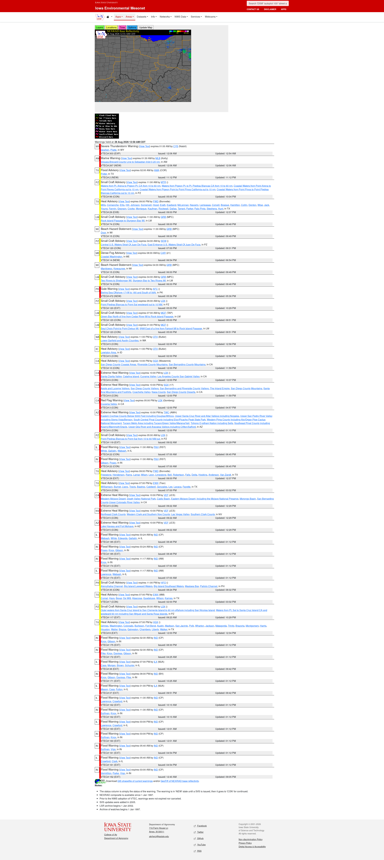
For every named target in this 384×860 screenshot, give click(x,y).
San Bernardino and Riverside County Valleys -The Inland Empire (195, 388)
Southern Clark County (203, 514)
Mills (103, 205)
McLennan (183, 205)
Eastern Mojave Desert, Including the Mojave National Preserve (204, 498)
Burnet (117, 486)
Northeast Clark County (113, 514)
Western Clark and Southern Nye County (148, 514)
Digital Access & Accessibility (252, 846)
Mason (104, 689)
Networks (165, 16)
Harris (263, 625)
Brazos (122, 629)
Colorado (128, 625)
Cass (103, 665)
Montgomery (252, 625)
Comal (104, 598)
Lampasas (205, 205)
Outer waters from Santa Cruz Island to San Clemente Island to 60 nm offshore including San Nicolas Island (158, 610)
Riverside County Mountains (152, 364)
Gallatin (112, 450)
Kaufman (152, 208)
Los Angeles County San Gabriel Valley (179, 376)
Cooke (131, 208)
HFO (163, 582)
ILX (155, 661)
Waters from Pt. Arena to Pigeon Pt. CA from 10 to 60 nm (130, 185)
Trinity (231, 625)
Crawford (117, 701)
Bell (170, 474)
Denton (252, 205)
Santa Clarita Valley (111, 376)
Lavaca (178, 486)
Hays (112, 598)
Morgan (112, 665)
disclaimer (270, 9)
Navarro (194, 205)
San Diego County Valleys (145, 388)
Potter (104, 173)
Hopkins (202, 474)
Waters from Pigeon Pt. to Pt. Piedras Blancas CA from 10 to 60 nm (197, 185)
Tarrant (181, 208)
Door (103, 232)
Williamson (107, 486)
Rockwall (163, 208)
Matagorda (221, 625)
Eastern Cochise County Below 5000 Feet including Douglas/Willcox (137, 416)
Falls (187, 474)
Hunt (220, 208)
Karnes (168, 598)
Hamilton (235, 205)
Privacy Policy (245, 842)
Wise (260, 205)
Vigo (113, 749)
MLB (157, 158)
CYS (175, 146)
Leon (151, 474)
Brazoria (240, 625)
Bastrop (141, 486)
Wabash (122, 450)
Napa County (159, 392)
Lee (170, 486)
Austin (160, 625)
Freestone (106, 474)
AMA (156, 170)
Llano (125, 486)
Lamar (136, 474)
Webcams (210, 16)
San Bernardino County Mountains (187, 364)
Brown (120, 665)
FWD (156, 201)
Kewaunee (119, 268)
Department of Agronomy (116, 838)
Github (200, 838)
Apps (118, 16)
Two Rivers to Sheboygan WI (116, 280)
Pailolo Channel (208, 586)
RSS (199, 850)
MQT (163, 313)
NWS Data (180, 16)
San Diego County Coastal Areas (118, 364)
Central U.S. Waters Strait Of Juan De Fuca (123, 244)
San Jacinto (181, 625)
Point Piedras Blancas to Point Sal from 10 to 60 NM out (130, 438)
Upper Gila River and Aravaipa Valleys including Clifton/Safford (162, 426)
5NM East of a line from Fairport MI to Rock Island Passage (171, 328)
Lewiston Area (108, 352)
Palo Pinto (200, 208)
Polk (191, 625)
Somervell (146, 205)
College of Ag (110, 834)
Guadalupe (149, 598)
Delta (194, 474)
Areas (129, 16)
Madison (169, 625)
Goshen (105, 150)
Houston (105, 629)
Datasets (141, 16)
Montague (141, 208)
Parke (116, 773)
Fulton (119, 689)
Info (153, 16)
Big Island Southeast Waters (169, 586)
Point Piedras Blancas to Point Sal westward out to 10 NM (131, 304)
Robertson (178, 474)
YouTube (201, 844)
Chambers (145, 629)
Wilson (160, 598)
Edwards (123, 538)
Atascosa (137, 598)
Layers (99, 27)
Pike (103, 653)
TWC (166, 412)
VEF (166, 495)
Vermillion (106, 773)
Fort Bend (150, 625)
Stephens (212, 208)
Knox (111, 550)
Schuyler (129, 665)
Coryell (216, 205)
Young (104, 208)
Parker (189, 208)
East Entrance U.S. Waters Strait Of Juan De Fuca (174, 244)
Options (132, 27)
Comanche (113, 205)
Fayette (186, 486)
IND (156, 534)
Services (195, 16)
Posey (113, 462)
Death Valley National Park (141, 498)
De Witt (127, 598)
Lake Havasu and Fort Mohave (117, 526)
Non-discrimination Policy (250, 839)
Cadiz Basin (163, 498)
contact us (253, 9)
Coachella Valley (141, 392)
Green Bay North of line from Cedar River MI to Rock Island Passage (137, 316)
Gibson (104, 462)
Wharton (199, 625)
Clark (114, 761)
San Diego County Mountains (246, 388)
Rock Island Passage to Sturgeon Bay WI (123, 220)
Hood (156, 205)
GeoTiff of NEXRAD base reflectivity (180, 781)
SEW (163, 241)
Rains (129, 474)
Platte (113, 150)
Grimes (104, 625)
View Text (144, 146)
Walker (163, 629)
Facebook (202, 825)
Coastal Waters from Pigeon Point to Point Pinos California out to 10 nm (178, 189)
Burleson (139, 625)
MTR (163, 182)
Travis (132, 486)
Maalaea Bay (192, 586)
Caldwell (151, 486)
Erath (163, 205)
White (104, 450)
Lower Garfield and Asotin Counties (120, 340)
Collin (244, 205)
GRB (163, 217)
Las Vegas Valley (180, 514)
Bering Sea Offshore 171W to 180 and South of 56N (128, 292)
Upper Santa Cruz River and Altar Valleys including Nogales (207, 416)
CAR (163, 253)
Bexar (119, 598)
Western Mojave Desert (113, 498)
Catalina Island (131, 376)
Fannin (112, 208)
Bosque (225, 205)
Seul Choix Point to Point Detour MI (119, 328)
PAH (156, 447)
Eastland (171, 205)
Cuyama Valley (148, 376)
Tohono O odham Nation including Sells (212, 423)
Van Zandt (225, 474)
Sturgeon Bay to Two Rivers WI (149, 280)
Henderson (118, 474)
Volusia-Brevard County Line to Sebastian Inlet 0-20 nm (130, 161)
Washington (116, 625)
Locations (111, 27)
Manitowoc (106, 268)
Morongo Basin (248, 498)
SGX (155, 360)
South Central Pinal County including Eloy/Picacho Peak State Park (170, 419)
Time (122, 27)
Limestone (160, 474)
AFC (155, 289)
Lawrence (106, 574)
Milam (144, 474)
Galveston (133, 629)
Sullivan (105, 713)
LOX (163, 301)
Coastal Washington (111, 256)
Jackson (209, 625)
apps (283, 9)
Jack (266, 205)
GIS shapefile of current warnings (135, 781)
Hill (127, 205)
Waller (114, 629)
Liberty (155, 629)
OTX (155, 337)
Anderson (213, 474)
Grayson (121, 208)
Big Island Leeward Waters (138, 586)
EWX (156, 483)
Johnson (135, 205)
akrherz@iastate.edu (159, 836)
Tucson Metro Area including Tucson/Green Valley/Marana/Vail (156, 423)
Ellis (122, 205)
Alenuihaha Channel (112, 586)
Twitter (200, 831)
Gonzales (162, 486)
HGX (155, 622)
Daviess (118, 653)
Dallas (173, 208)
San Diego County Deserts (181, 392)
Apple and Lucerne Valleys (115, 388)
